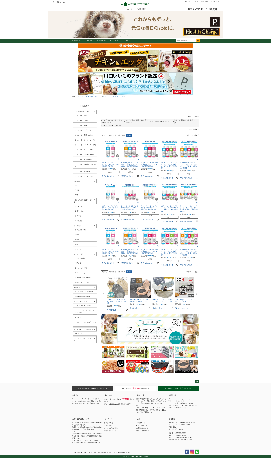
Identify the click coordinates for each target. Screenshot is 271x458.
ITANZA (77, 190)
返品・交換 (140, 395)
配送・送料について (143, 425)
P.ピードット (98, 97)
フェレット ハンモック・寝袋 (85, 145)
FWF (76, 195)
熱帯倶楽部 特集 (80, 230)
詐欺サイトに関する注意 (83, 305)
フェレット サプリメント (84, 130)
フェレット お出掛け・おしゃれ (85, 165)
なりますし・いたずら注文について (85, 323)
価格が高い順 (122, 135)
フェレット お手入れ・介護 (84, 154)
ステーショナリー (81, 273)
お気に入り (103, 40)
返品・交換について (143, 431)
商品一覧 (90, 40)
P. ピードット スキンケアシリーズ (113, 97)
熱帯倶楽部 (77, 226)
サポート (140, 419)
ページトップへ (197, 381)
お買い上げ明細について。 (81, 419)
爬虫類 (77, 239)
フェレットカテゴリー (81, 111)
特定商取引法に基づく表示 (108, 452)
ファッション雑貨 (81, 268)
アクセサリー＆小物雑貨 (83, 278)
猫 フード (78, 249)
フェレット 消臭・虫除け (84, 159)
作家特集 (77, 181)
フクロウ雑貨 (78, 254)
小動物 (77, 234)
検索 (198, 40)
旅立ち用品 (78, 221)
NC (76, 185)
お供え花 (78, 216)
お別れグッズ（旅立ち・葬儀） (83, 201)
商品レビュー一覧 (110, 431)
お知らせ (78, 317)
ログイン (188, 2)
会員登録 (195, 2)
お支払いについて (142, 428)
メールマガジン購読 (111, 428)
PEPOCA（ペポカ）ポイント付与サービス (84, 311)
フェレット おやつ (81, 125)
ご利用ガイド (204, 2)
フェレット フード (81, 120)
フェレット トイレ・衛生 (84, 150)
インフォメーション (80, 301)
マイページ (115, 40)
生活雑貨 (78, 263)
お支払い (75, 395)
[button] (103, 294)
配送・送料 (108, 395)
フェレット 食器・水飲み (84, 135)
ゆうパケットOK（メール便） (82, 339)
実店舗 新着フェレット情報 (84, 291)
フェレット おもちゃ (82, 171)
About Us (77, 287)
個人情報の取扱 (124, 452)
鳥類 (76, 244)
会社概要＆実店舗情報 (82, 296)
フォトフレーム (80, 206)
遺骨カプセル (79, 211)
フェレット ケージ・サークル (85, 140)
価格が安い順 (112, 135)
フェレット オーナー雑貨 (84, 176)
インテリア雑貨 (80, 258)
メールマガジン (214, 2)
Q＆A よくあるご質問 (89, 452)
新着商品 (77, 40)
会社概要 (172, 419)
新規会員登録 (108, 423)
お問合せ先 (172, 395)
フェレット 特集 (81, 115)
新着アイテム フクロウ (83, 282)
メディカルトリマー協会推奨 (85, 97)
